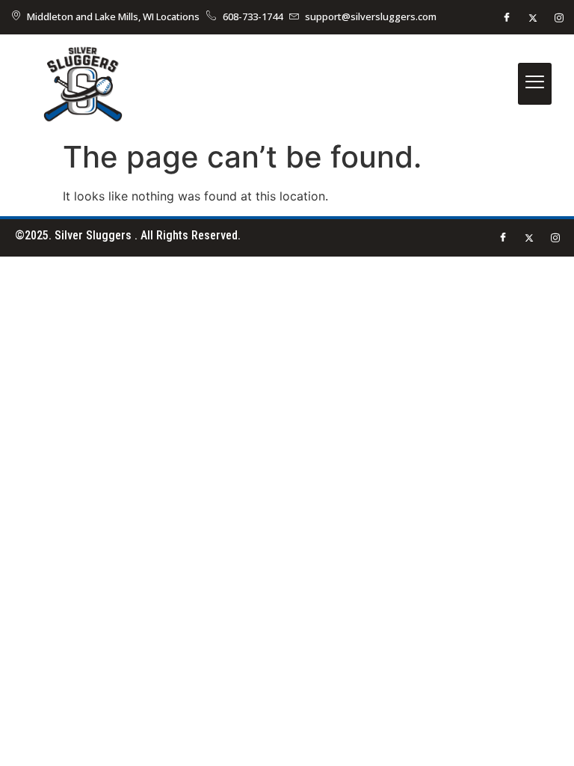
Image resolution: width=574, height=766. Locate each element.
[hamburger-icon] (535, 84)
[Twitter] (533, 17)
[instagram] (559, 17)
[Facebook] (507, 17)
